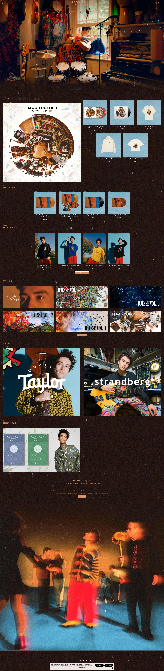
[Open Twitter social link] (77, 660)
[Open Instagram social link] (80, 660)
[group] (82, 46)
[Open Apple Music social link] (87, 660)
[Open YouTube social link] (83, 660)
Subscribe (82, 496)
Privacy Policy (105, 493)
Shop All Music (82, 335)
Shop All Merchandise (82, 272)
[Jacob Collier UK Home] (82, 3)
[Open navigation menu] (2, 3)
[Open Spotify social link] (90, 660)
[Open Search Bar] (156, 3)
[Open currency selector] (158, 3)
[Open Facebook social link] (73, 660)
